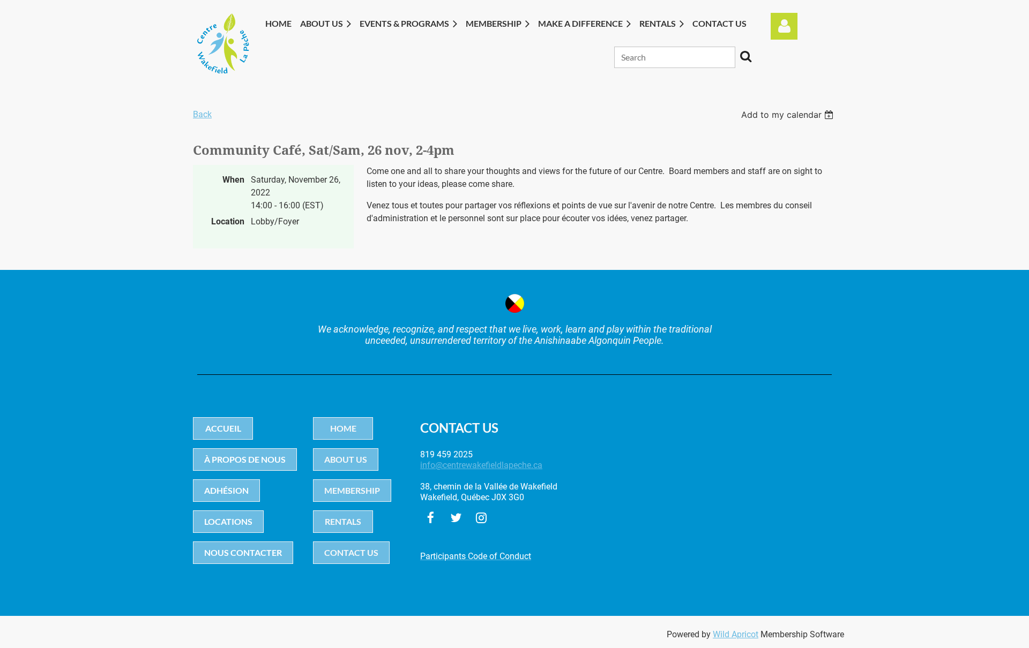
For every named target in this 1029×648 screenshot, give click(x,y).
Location (227, 221)
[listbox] (788, 114)
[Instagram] (481, 517)
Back (202, 114)
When (233, 180)
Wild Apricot (735, 634)
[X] (456, 517)
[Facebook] (430, 517)
